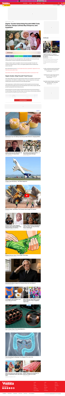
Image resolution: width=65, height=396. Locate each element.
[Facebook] (53, 5)
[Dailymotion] (59, 5)
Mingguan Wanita (8, 21)
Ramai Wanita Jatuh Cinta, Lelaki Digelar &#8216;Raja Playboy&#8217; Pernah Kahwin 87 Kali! (21, 72)
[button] (59, 3)
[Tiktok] (56, 5)
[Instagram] (54, 5)
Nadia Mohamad (45, 57)
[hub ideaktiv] (62, 3)
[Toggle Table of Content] (38, 53)
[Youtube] (57, 5)
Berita (13, 21)
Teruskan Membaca (23, 100)
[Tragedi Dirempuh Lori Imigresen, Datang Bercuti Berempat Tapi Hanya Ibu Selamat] (51, 47)
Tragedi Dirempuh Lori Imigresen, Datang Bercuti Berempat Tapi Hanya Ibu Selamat (51, 55)
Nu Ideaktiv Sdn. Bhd (52, 393)
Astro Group (59, 393)
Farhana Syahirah (49, 77)
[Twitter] (55, 5)
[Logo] (6, 3)
